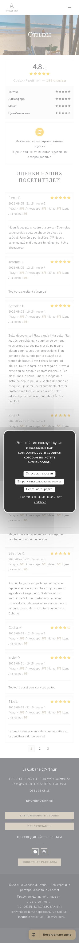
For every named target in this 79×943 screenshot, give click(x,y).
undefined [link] (40, 502)
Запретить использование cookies (39, 481)
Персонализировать (39, 489)
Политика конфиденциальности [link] (41, 497)
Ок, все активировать (39, 473)
